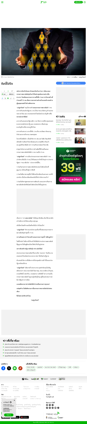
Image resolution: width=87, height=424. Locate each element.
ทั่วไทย (14, 386)
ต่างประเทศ (15, 388)
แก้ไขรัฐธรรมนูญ (59, 367)
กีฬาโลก (3, 398)
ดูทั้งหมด (81, 116)
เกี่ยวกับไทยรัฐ (17, 404)
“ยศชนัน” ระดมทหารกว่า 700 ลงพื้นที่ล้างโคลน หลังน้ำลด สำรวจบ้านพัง (64, 139)
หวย (59, 388)
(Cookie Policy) (6, 411)
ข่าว (70, 77)
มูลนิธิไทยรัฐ (25, 404)
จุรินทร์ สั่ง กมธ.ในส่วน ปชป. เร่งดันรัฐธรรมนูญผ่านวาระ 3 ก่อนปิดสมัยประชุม (23, 344)
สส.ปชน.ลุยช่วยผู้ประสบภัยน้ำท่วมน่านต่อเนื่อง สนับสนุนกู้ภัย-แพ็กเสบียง (64, 130)
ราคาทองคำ (4, 390)
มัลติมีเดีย (71, 390)
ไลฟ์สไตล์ (60, 390)
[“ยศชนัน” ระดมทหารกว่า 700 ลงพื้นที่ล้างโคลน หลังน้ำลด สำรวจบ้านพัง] (80, 140)
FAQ (40, 404)
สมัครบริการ (79, 2)
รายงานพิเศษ (49, 386)
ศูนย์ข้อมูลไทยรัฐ (33, 404)
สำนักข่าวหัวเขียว (30, 367)
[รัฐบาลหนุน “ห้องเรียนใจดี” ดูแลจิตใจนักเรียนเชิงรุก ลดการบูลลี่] (80, 122)
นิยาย (70, 388)
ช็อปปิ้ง (48, 394)
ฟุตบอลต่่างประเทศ (5, 396)
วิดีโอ (80, 388)
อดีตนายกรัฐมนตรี (31, 369)
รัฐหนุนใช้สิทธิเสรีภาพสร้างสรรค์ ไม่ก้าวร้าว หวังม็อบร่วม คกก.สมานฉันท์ (21, 355)
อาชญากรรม (26, 388)
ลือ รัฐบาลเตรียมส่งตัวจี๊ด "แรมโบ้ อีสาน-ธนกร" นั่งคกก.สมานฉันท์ (20, 353)
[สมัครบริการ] (71, 165)
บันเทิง (80, 386)
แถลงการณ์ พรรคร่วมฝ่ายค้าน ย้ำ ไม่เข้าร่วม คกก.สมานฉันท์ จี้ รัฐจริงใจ (21, 347)
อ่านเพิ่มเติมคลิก (6, 409)
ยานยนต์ (36, 388)
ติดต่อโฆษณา (24, 408)
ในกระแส (25, 386)
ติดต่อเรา (18, 408)
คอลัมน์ (70, 386)
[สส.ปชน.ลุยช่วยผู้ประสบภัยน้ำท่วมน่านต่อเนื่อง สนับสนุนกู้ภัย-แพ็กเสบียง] (80, 131)
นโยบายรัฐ (3, 388)
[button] (2, 98)
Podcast (48, 390)
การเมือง (75, 77)
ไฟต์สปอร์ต (31, 396)
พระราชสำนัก (4, 386)
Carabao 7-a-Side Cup (34, 398)
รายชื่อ (67, 367)
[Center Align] (14, 400)
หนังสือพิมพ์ (60, 386)
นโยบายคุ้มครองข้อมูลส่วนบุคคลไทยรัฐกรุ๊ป (19, 406)
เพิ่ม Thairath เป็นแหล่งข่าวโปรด (72, 83)
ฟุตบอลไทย (15, 396)
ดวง (47, 388)
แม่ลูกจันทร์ (39, 367)
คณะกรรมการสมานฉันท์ (49, 367)
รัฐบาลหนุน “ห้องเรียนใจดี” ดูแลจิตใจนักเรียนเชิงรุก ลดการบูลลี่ (63, 121)
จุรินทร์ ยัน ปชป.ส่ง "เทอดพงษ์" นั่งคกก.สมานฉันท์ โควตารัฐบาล (19, 350)
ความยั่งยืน (15, 390)
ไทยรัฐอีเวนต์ (49, 396)
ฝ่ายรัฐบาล (73, 367)
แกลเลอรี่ (23, 398)
